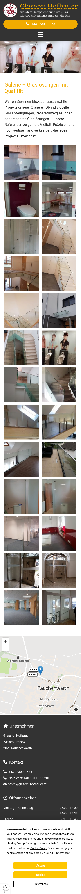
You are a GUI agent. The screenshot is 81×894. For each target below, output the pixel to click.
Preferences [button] (61, 853)
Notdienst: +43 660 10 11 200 (29, 778)
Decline (40, 874)
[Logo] (40, 10)
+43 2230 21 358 (20, 771)
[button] (40, 24)
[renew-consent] (5, 889)
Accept (40, 865)
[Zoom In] (5, 641)
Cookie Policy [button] (38, 848)
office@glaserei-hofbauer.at (27, 784)
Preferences (41, 884)
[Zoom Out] (5, 648)
